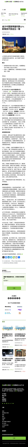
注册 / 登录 (23, 9)
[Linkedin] (13, 298)
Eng (6, 20)
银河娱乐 (19, 261)
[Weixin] (15, 298)
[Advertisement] (14, 5)
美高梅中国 (6, 263)
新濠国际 (16, 263)
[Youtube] (19, 298)
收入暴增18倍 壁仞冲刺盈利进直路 (7, 359)
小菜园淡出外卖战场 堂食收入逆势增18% (20, 360)
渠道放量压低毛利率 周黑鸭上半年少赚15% (7, 335)
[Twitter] (11, 298)
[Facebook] (8, 298)
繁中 (3, 20)
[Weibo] (17, 298)
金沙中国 (15, 261)
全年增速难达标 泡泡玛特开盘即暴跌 (20, 335)
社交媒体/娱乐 (7, 261)
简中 (9, 20)
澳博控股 (11, 263)
